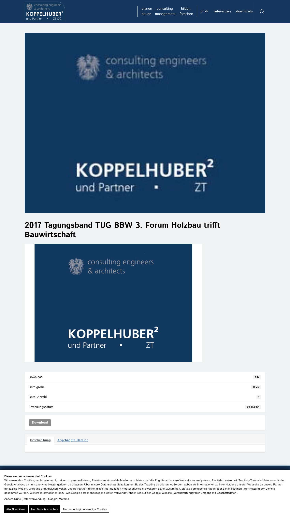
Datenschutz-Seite (112, 484)
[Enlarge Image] (145, 123)
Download (40, 422)
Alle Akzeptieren (16, 509)
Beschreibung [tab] (40, 440)
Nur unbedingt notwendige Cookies (85, 509)
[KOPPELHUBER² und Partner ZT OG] (45, 11)
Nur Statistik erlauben (44, 509)
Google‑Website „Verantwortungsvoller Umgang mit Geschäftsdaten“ (194, 492)
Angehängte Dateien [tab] (72, 440)
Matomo (64, 498)
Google (52, 498)
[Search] (262, 11)
